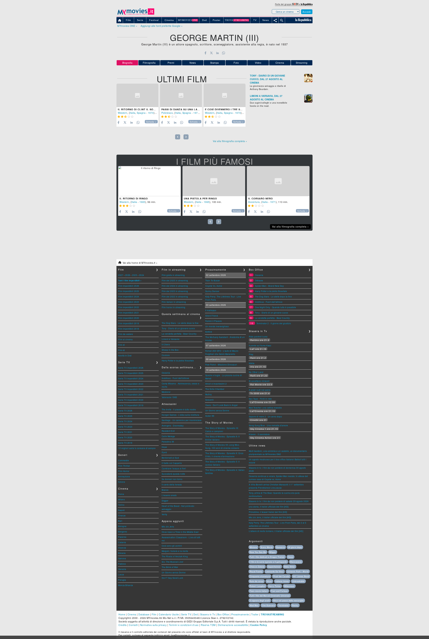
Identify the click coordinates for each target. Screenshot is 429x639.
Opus (290, 557)
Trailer (255, 614)
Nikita (252, 363)
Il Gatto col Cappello (172, 463)
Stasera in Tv (207, 614)
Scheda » (151, 121)
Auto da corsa (256, 581)
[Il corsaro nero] (278, 181)
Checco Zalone (257, 566)
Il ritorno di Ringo (133, 198)
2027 (120, 275)
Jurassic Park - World (298, 571)
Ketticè (208, 331)
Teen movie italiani (259, 591)
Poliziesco (167, 112)
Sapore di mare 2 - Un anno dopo (265, 416)
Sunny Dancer (212, 291)
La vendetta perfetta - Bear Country (179, 333)
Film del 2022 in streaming (175, 296)
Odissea (259, 280)
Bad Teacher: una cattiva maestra (265, 407)
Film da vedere (125, 334)
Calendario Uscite (169, 614)
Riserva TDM (208, 625)
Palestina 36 (168, 441)
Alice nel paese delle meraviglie (288, 600)
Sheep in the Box (170, 349)
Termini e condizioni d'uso (184, 625)
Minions (253, 547)
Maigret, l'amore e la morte (175, 551)
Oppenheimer (274, 566)
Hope (164, 446)
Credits (122, 625)
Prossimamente (240, 614)
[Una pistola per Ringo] (213, 181)
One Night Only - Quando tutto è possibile (275, 307)
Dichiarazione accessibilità (233, 625)
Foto (236, 62)
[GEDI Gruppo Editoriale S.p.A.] (295, 4)
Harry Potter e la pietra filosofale (178, 360)
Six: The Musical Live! (172, 561)
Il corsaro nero (260, 198)
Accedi (306, 11)
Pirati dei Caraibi (281, 576)
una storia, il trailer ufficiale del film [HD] (269, 506)
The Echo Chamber (214, 389)
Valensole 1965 (169, 397)
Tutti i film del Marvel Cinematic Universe (270, 595)
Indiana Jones (282, 581)
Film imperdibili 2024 (128, 296)
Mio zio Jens (168, 526)
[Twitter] (211, 53)
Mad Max (254, 605)
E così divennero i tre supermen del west (236, 109)
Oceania (166, 372)
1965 (142, 202)
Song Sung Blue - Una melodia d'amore (268, 425)
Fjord (164, 452)
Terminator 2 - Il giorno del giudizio (273, 323)
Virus (269, 581)
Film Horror (123, 471)
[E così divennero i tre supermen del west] (225, 95)
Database (143, 614)
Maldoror (166, 391)
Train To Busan (212, 280)
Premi (171, 62)
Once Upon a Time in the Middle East (180, 531)
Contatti (133, 625)
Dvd (195, 614)
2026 (127, 275)
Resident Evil (168, 430)
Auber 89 (209, 415)
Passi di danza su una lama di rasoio (188, 109)
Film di (121, 344)
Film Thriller (124, 465)
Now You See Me (258, 552)
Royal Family (256, 571)
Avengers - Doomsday (173, 425)
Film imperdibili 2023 (128, 301)
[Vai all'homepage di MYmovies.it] (135, 14)
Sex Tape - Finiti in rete (260, 398)
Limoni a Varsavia (170, 339)
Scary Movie (267, 547)
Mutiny (208, 394)
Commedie (123, 460)
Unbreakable (298, 581)
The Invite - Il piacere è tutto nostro (179, 409)
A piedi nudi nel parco (260, 389)
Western (122, 112)
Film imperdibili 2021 (128, 312)
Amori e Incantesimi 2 (216, 383)
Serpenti (209, 399)
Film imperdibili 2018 (128, 328)
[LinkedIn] (217, 53)
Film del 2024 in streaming (175, 285)
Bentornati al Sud (170, 457)
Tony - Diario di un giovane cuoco (178, 328)
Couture (166, 355)
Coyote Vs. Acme (213, 285)
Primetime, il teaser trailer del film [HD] (268, 511)
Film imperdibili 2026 (128, 285)
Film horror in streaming (173, 307)
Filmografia (149, 62)
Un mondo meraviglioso (217, 326)
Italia (132, 112)
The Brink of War (170, 567)
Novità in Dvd (125, 355)
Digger (165, 500)
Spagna (141, 112)
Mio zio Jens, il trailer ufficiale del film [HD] (270, 517)
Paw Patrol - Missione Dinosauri (221, 364)
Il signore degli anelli (260, 600)
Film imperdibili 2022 (128, 307)
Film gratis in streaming (173, 275)
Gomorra (280, 547)
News (193, 62)
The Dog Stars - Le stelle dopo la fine (180, 323)
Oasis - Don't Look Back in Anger (221, 405)
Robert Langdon (257, 586)
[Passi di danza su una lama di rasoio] (181, 95)
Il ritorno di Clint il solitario (141, 109)
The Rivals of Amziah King (175, 556)
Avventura (254, 202)
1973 (151, 112)
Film (154, 614)
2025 (134, 275)
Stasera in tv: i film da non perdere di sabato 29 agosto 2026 (279, 501)
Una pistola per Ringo (200, 198)
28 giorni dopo (295, 547)
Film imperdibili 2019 (128, 323)
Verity (164, 514)
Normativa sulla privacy (153, 625)
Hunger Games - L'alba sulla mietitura (180, 414)
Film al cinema (125, 339)
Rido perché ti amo (258, 336)
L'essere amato (169, 495)
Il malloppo (210, 310)
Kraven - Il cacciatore (259, 434)
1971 (273, 202)
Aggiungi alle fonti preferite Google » (161, 25)
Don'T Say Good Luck (172, 577)
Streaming (302, 62)
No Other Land (256, 372)
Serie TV (186, 614)
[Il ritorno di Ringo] (149, 181)
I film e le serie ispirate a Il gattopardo (268, 561)
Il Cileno (166, 344)
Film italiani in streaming (174, 301)
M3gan (272, 552)
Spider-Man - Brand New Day (269, 285)
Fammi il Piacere (213, 321)
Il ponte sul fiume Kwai (260, 345)
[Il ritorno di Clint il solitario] (137, 95)
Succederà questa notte (173, 473)
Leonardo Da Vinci (275, 571)
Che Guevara (268, 605)
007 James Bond (301, 576)
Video (258, 62)
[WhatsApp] (223, 53)
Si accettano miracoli (259, 380)
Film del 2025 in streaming (175, 280)
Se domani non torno (172, 479)
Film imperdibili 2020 (128, 317)
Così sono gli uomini (172, 545)
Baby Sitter (289, 566)
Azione (121, 481)
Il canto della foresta (172, 484)
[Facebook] (205, 53)
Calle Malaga (168, 436)
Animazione (124, 476)
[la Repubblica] (307, 4)
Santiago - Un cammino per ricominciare (182, 420)
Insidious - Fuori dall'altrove (175, 378)
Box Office (223, 614)
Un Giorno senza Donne (174, 572)
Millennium (289, 586)
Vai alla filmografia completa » (230, 141)
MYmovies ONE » (127, 25)
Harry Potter (275, 586)
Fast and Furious (279, 591)
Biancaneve (295, 561)
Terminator (283, 605)
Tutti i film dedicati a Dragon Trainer (267, 557)
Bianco (165, 489)
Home (121, 614)
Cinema (279, 62)
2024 (141, 275)
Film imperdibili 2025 (128, 291)
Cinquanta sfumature (260, 576)
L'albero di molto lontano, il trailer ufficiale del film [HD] (276, 531)
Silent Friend (211, 315)
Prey (251, 354)
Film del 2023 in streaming (175, 291)
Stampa (214, 62)
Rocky (295, 605)
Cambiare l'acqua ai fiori (174, 468)
